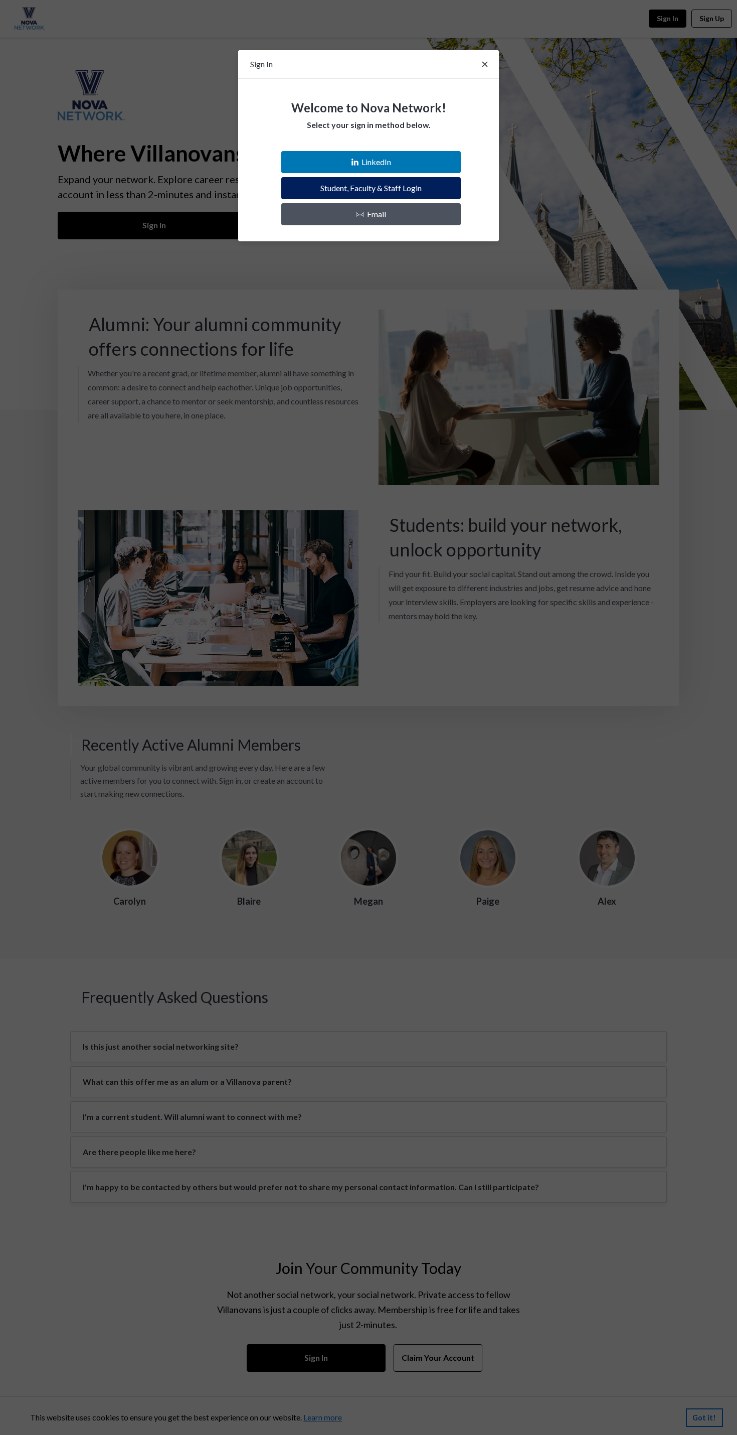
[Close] (485, 64)
